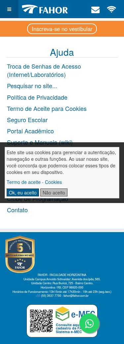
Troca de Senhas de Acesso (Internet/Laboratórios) (44, 70)
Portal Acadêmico (30, 130)
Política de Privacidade (37, 97)
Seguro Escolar (27, 119)
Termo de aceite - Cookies (34, 182)
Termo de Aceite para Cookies (47, 108)
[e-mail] (95, 9)
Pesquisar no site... (32, 85)
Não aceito (54, 192)
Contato (17, 209)
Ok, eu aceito (23, 192)
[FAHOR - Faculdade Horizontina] (45, 9)
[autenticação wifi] (111, 9)
